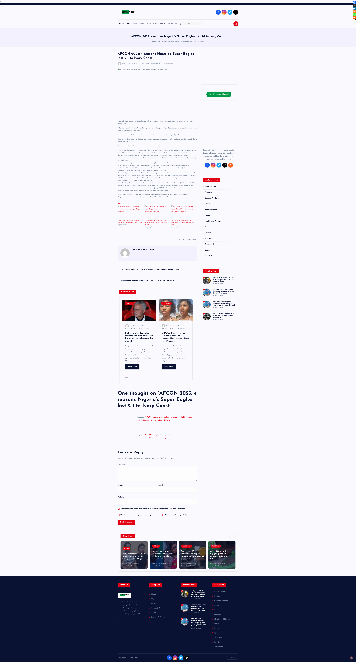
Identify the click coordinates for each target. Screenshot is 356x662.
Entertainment (211, 210)
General (142, 63)
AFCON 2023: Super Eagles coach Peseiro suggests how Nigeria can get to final (183, 222)
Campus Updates (212, 198)
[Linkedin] (354, 8)
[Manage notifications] (351, 657)
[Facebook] (354, 2)
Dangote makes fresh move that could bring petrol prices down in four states (223, 291)
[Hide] (355, 21)
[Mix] (354, 11)
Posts (142, 24)
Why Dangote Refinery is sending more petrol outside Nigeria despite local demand (224, 303)
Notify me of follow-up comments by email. (138, 515)
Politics (208, 233)
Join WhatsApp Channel (219, 94)
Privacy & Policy (174, 24)
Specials (208, 238)
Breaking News (211, 186)
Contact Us (152, 24)
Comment (122, 464)
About (162, 24)
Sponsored (209, 244)
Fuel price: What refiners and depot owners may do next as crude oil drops (224, 279)
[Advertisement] (219, 68)
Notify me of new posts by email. (179, 515)
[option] (134, 555)
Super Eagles (192, 239)
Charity (208, 204)
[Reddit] (354, 17)
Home (121, 24)
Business (208, 192)
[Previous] (230, 535)
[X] (354, 5)
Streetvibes (209, 256)
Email (161, 485)
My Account (132, 24)
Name (121, 485)
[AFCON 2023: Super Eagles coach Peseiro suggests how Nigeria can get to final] (183, 212)
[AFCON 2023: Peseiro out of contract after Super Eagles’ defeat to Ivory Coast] (130, 212)
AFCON (181, 239)
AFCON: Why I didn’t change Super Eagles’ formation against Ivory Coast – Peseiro (156, 222)
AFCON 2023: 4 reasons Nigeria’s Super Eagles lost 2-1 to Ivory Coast (181, 41)
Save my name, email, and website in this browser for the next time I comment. (153, 509)
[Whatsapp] (354, 14)
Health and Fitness (212, 221)
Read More (132, 367)
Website (121, 497)
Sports (147, 63)
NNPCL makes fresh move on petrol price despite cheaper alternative (223, 315)
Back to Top (233, 657)
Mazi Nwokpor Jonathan (129, 63)
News (207, 227)
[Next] (234, 535)
